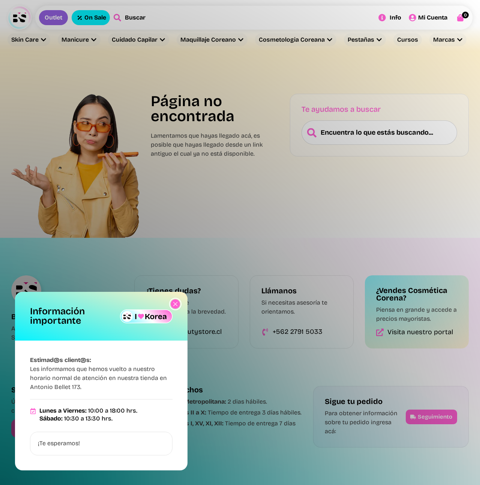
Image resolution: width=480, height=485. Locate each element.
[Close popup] (175, 304)
